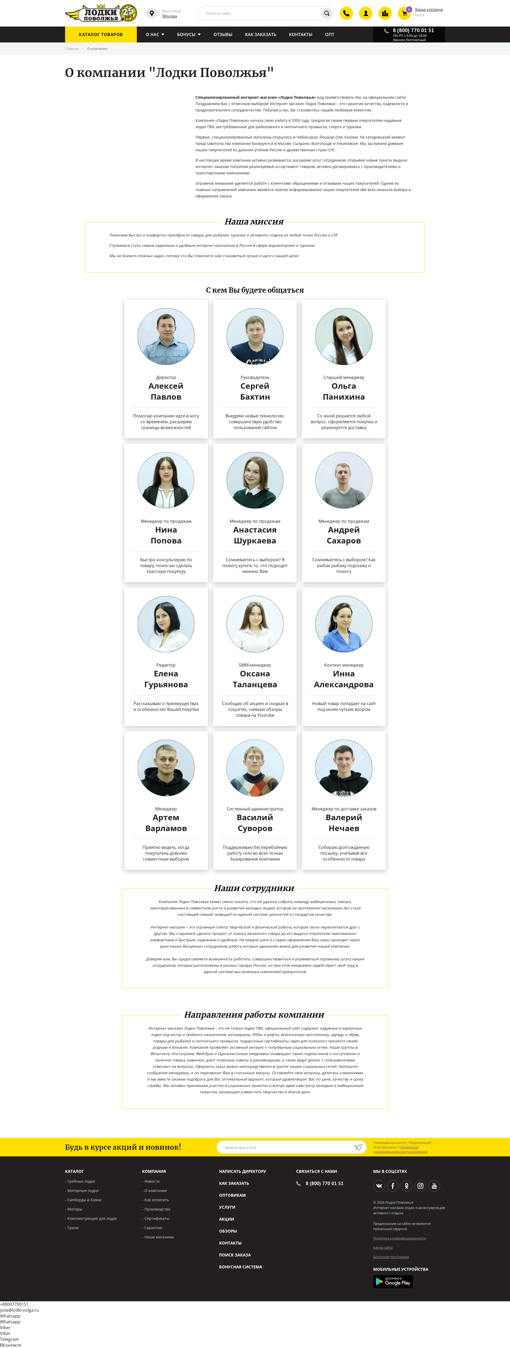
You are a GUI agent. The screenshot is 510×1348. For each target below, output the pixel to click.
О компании (155, 1190)
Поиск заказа (235, 1255)
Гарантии (153, 1227)
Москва (169, 16)
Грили (73, 1227)
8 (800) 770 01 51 (324, 1183)
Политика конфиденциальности (399, 1238)
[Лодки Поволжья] (101, 13)
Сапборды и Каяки (84, 1199)
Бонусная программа (391, 1256)
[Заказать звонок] (343, 18)
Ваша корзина (429, 9)
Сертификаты (156, 1218)
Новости (152, 1181)
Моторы (74, 1209)
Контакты (230, 1243)
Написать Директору (242, 1171)
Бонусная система (240, 1266)
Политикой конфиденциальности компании (400, 1149)
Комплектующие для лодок (92, 1218)
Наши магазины (159, 1236)
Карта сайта (383, 1247)
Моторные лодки (83, 1190)
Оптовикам (232, 1195)
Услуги (227, 1207)
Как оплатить (156, 1199)
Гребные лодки (81, 1181)
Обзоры (228, 1231)
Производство (157, 1209)
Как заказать (234, 1183)
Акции (226, 1219)
